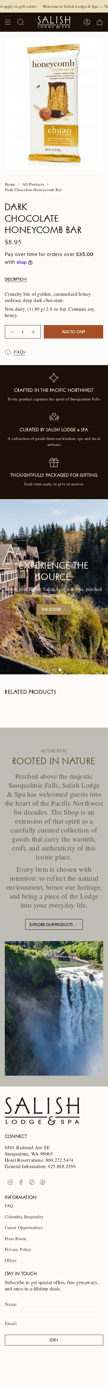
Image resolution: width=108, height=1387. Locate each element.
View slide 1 (48, 669)
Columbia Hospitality (24, 1217)
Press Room (15, 1238)
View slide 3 (60, 669)
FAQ (9, 1205)
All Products (33, 184)
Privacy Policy (18, 1249)
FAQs (20, 351)
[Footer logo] (42, 1111)
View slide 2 (54, 669)
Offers (10, 1260)
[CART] (99, 22)
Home (10, 184)
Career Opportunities (24, 1227)
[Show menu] (8, 22)
